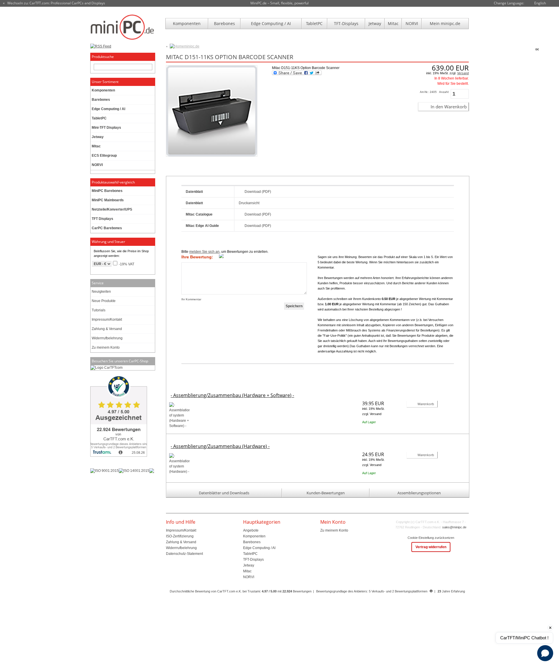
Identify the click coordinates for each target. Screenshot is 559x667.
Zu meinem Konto (106, 347)
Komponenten (187, 23)
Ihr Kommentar (191, 299)
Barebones (224, 23)
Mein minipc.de (445, 23)
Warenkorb (426, 404)
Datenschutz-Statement (184, 554)
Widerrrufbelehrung (107, 338)
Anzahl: (444, 91)
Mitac (393, 23)
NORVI (412, 23)
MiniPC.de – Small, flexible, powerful (279, 3)
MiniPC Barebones (107, 191)
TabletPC (314, 23)
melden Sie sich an (204, 252)
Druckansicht (249, 203)
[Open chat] (545, 653)
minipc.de (191, 46)
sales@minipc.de (454, 527)
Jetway (375, 23)
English (540, 3)
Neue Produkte (104, 301)
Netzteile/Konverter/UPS (112, 209)
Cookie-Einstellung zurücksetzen (431, 537)
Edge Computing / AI (271, 23)
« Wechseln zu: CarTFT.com (54, 3)
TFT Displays (102, 219)
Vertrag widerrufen (430, 547)
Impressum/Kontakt (107, 319)
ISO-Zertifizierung (180, 536)
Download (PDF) (258, 192)
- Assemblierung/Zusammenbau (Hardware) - (220, 446)
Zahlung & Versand (107, 329)
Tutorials (98, 310)
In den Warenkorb (449, 107)
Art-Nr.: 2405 (428, 91)
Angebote (251, 530)
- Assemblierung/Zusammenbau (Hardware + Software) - (232, 395)
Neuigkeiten (101, 292)
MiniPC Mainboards (108, 200)
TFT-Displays (346, 23)
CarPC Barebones (107, 228)
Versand (463, 73)
